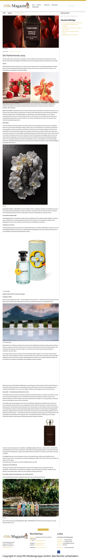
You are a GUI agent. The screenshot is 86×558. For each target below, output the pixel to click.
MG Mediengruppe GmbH (40, 540)
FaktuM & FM (60, 541)
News (7, 51)
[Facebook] (58, 552)
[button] (39, 5)
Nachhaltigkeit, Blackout (68, 543)
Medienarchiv (60, 547)
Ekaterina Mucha (18, 51)
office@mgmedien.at (7, 547)
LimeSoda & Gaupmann (40, 547)
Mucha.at (59, 544)
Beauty (10, 13)
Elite (4, 13)
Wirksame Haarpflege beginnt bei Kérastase (72, 22)
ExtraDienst (60, 539)
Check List (59, 543)
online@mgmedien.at (40, 543)
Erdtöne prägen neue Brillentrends (70, 34)
